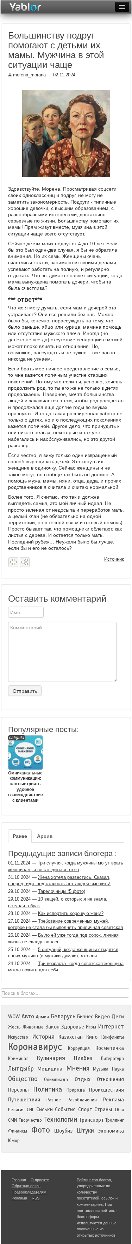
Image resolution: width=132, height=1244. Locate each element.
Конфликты (112, 1037)
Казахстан (70, 1037)
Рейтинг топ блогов (94, 1180)
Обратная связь (26, 1186)
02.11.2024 (64, 74)
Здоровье (72, 1027)
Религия (16, 1110)
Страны (103, 1109)
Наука (118, 1069)
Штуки (85, 1130)
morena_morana (29, 74)
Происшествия (106, 1090)
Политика (47, 1089)
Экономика (111, 1131)
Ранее (20, 836)
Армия (42, 1017)
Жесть (14, 1027)
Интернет (111, 1026)
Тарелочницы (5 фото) (61, 891)
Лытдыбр (21, 1068)
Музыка (100, 1069)
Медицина (49, 1069)
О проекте (40, 1180)
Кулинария (51, 1058)
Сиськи (44, 1109)
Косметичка (109, 1048)
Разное (53, 1100)
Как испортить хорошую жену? (70, 913)
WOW (14, 1016)
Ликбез (83, 1058)
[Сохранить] (13, 562)
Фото (40, 1130)
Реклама (113, 1099)
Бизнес (85, 1016)
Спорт (85, 1109)
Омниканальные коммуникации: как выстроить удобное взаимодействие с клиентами (25, 769)
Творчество (30, 1120)
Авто (27, 1016)
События (65, 1109)
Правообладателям (29, 1192)
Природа (76, 1090)
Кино (92, 1037)
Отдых (82, 1079)
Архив (45, 836)
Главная (19, 1180)
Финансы (17, 1131)
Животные (33, 1027)
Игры (91, 1027)
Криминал (18, 1058)
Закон (52, 1027)
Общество (23, 1079)
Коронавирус (35, 1047)
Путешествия (24, 1099)
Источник (114, 559)
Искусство (18, 1037)
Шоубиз (63, 1131)
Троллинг (114, 1120)
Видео (102, 1016)
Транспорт (91, 1120)
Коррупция (79, 1048)
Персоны (18, 1090)
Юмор (14, 1140)
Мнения (77, 1068)
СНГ (30, 1110)
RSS (35, 1198)
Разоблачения (82, 1100)
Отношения (110, 1079)
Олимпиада (56, 1079)
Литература (112, 1058)
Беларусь (63, 1016)
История (43, 1036)
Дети (118, 1016)
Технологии (60, 1119)
